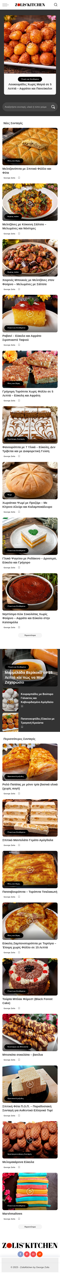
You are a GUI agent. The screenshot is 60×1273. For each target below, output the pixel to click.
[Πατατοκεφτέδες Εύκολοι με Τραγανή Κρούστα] (10, 722)
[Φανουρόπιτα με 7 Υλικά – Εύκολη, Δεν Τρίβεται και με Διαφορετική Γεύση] (30, 425)
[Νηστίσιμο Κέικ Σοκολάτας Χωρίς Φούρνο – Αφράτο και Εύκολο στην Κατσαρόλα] (30, 592)
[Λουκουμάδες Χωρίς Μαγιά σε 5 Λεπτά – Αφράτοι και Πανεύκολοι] (30, 44)
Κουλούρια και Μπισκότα (18, 1047)
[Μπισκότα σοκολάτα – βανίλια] (30, 1032)
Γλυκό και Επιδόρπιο (30, 79)
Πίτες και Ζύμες (14, 161)
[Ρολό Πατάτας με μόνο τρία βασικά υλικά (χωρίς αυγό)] (30, 762)
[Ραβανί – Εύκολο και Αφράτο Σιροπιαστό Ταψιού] (30, 313)
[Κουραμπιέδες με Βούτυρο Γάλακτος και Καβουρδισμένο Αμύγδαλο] (10, 699)
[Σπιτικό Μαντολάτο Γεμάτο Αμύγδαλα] (30, 818)
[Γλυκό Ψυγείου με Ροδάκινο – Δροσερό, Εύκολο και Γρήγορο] (30, 536)
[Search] (56, 5)
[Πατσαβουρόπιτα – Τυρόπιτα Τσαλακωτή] (30, 869)
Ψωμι (10, 495)
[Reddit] (40, 1254)
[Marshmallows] (30, 1191)
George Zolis (9, 178)
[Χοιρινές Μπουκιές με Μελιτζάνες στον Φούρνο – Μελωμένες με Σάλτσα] (30, 258)
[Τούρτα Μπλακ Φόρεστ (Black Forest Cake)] (30, 977)
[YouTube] (33, 1254)
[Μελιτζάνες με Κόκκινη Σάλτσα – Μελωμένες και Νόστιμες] (30, 202)
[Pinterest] (27, 1254)
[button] (23, 102)
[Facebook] (20, 1254)
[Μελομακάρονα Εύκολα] (30, 1139)
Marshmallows (12, 1213)
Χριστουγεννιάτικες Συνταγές (20, 1154)
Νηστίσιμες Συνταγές (16, 439)
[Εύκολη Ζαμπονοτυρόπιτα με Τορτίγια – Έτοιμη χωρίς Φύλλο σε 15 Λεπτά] (30, 921)
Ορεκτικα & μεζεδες (16, 776)
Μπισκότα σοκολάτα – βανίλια (22, 1054)
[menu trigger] (6, 5)
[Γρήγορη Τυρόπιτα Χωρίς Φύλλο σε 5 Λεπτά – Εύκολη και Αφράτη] (30, 369)
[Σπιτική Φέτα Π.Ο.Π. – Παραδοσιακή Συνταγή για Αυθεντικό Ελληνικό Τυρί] (30, 1084)
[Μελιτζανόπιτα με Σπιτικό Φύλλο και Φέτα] (30, 146)
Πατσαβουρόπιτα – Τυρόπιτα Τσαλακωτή (29, 891)
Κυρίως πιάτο (13, 216)
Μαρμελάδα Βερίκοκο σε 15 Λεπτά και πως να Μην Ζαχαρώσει (28, 677)
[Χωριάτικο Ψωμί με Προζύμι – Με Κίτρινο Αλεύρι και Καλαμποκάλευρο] (30, 480)
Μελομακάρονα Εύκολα (18, 1162)
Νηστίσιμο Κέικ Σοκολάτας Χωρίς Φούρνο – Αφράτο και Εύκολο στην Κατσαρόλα (26, 618)
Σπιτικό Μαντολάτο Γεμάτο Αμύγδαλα (27, 840)
